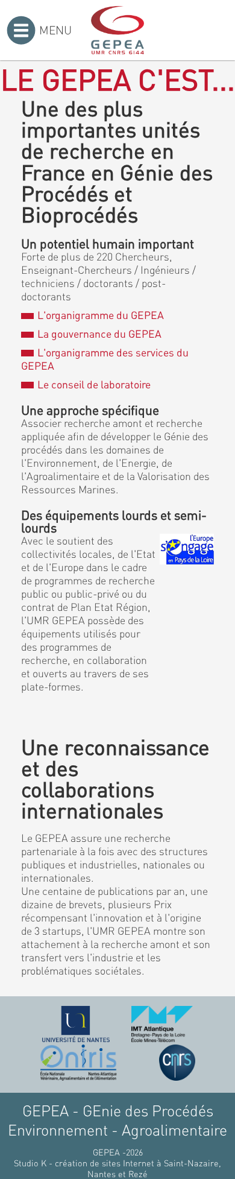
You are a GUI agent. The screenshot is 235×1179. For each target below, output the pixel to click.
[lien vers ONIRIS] (78, 1063)
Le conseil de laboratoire (93, 384)
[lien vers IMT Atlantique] (161, 1024)
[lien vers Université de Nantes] (76, 1024)
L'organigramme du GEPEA (100, 314)
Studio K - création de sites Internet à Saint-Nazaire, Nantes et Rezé (117, 1168)
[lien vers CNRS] (177, 1063)
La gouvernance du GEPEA (99, 333)
